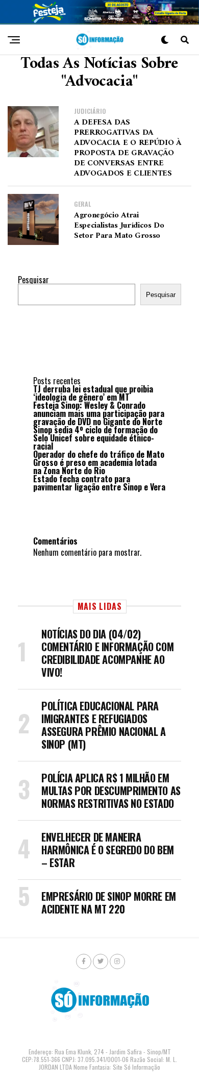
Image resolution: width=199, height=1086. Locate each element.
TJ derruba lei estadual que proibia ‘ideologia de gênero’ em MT (93, 393)
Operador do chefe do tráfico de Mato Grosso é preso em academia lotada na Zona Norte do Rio (98, 462)
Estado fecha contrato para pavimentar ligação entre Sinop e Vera (99, 483)
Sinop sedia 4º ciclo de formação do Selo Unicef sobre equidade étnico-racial (95, 438)
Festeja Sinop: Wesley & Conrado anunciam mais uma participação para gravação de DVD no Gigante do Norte (98, 413)
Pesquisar (33, 280)
